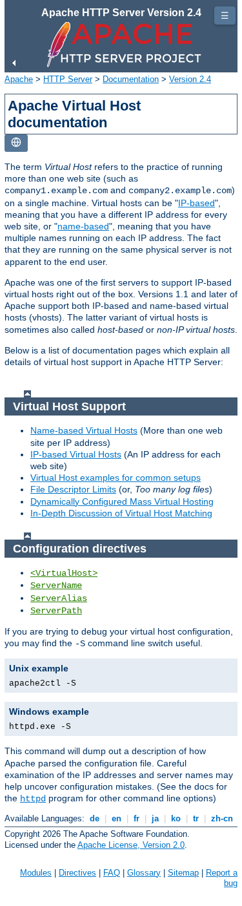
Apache (19, 79)
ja (155, 818)
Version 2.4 (190, 79)
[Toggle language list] (16, 143)
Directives (77, 873)
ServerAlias (58, 598)
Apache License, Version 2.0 (131, 845)
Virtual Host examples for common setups (115, 477)
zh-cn (222, 818)
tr (195, 818)
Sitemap (183, 873)
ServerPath (56, 611)
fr (136, 818)
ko (175, 818)
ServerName (56, 585)
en (116, 818)
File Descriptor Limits (73, 489)
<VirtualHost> (63, 573)
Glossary (144, 873)
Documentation (131, 79)
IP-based (196, 203)
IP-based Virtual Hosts (75, 454)
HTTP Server (67, 79)
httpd (33, 799)
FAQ (111, 873)
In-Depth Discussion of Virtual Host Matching (121, 513)
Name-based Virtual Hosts (83, 430)
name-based (83, 226)
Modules (36, 873)
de (94, 818)
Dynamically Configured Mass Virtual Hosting (122, 501)
